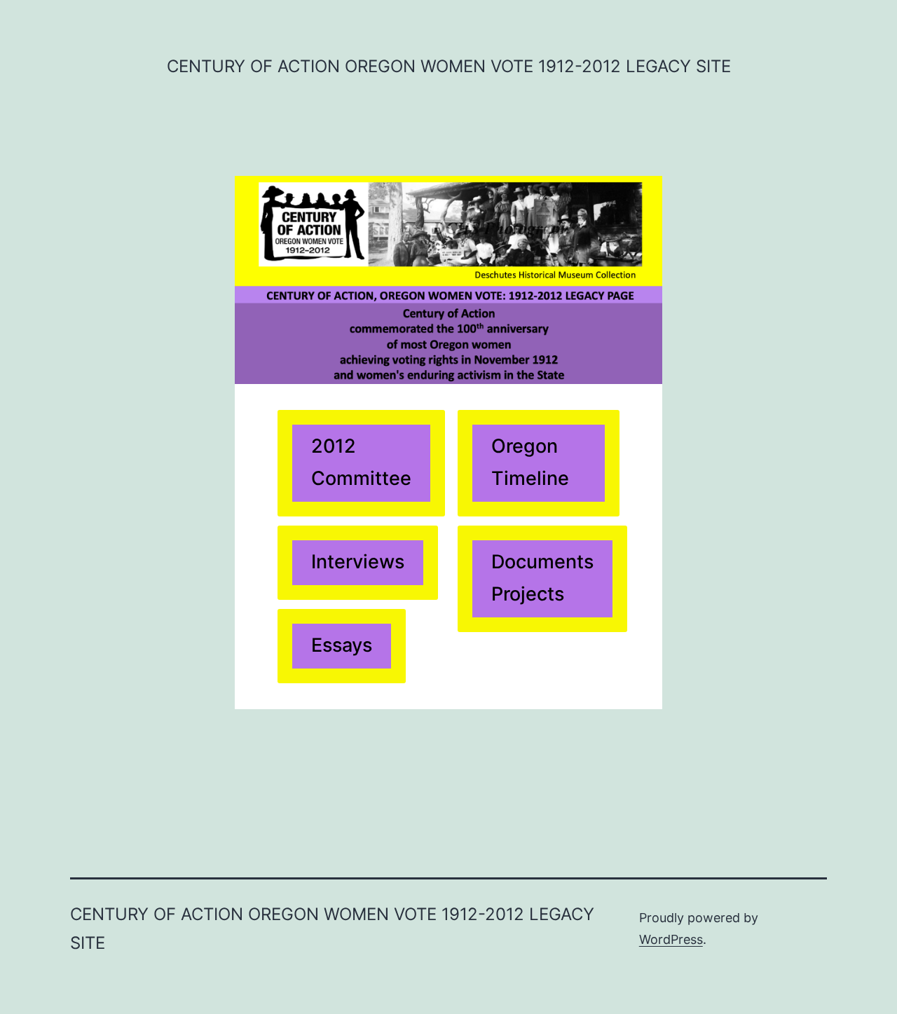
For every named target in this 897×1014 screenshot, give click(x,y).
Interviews (357, 561)
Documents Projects (542, 577)
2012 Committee (361, 462)
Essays (341, 645)
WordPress (671, 939)
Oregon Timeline (530, 462)
